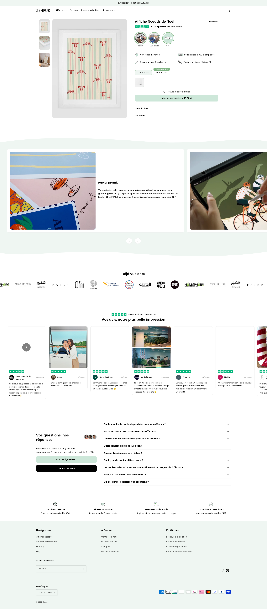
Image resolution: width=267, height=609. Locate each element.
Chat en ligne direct (66, 459)
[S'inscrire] (83, 568)
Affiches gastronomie (46, 541)
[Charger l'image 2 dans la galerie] (44, 43)
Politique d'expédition (176, 536)
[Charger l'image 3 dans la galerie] (44, 60)
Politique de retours (175, 541)
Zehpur (45, 602)
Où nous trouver (109, 541)
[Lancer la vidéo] (26, 347)
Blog (38, 551)
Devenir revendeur (110, 551)
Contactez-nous (66, 468)
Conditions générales (176, 546)
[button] (61, 10)
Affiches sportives (45, 536)
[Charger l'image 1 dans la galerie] (44, 26)
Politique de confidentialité (179, 551)
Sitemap (40, 546)
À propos (105, 546)
